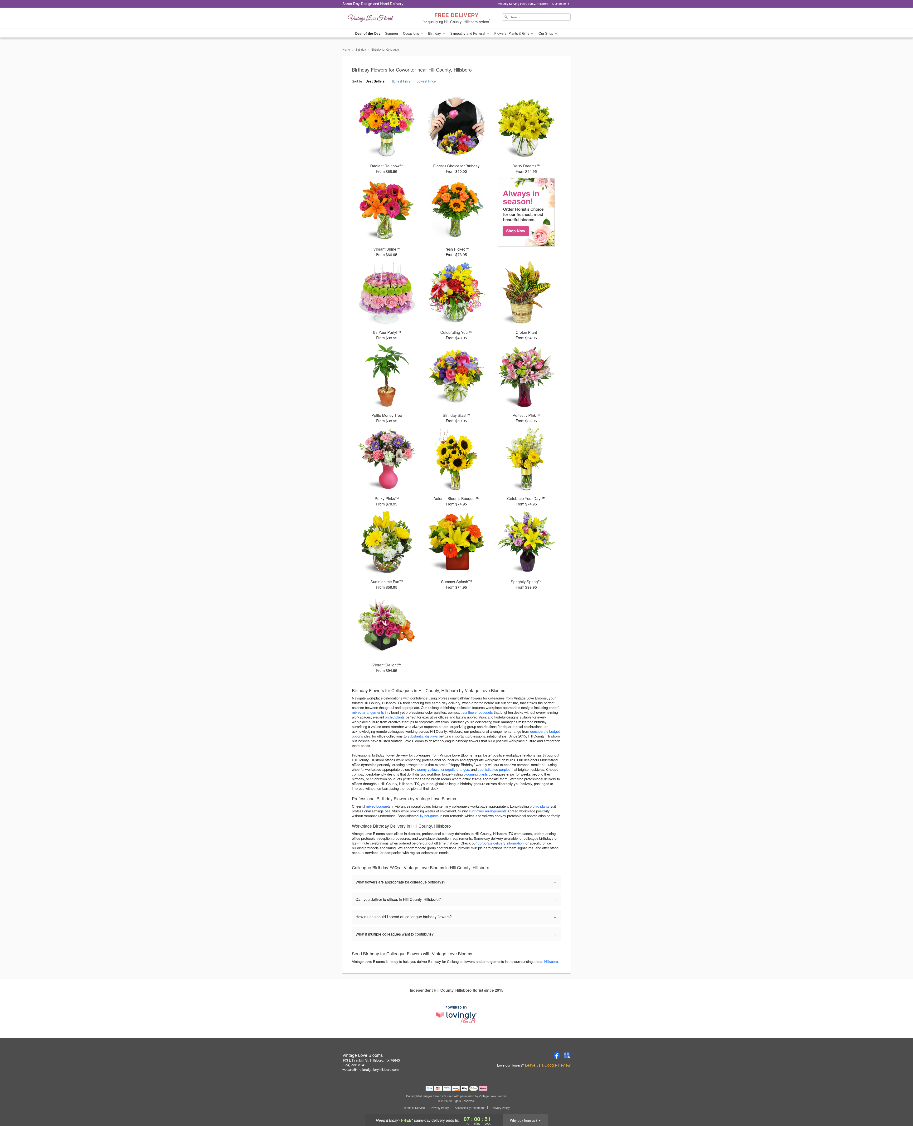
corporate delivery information (501, 842)
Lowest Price (426, 81)
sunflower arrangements (488, 810)
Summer (391, 33)
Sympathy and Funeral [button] (468, 33)
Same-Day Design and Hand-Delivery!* (374, 3)
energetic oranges (455, 769)
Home (346, 49)
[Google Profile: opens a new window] (567, 1055)
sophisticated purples (494, 769)
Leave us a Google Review (548, 1065)
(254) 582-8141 (354, 1064)
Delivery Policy (500, 1107)
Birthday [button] (435, 33)
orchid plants (395, 716)
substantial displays (423, 735)
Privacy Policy (440, 1107)
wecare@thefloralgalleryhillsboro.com (370, 1069)
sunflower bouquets (477, 712)
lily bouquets (429, 815)
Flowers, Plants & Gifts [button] (512, 33)
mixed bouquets (378, 806)
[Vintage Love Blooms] (376, 18)
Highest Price (401, 81)
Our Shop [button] (546, 33)
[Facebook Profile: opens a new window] (557, 1055)
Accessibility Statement (470, 1107)
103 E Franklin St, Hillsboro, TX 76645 (371, 1060)
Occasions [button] (411, 33)
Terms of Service (414, 1107)
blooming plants (476, 774)
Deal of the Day (367, 33)
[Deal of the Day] (526, 212)
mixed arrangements (368, 712)
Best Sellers (375, 81)
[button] (900, 1106)
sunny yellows (428, 769)
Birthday (361, 49)
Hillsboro (551, 961)
